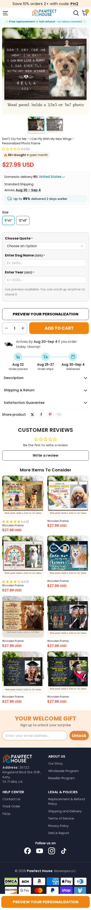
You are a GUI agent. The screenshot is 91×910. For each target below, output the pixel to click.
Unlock (79, 736)
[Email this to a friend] (59, 414)
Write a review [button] (45, 455)
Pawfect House (39, 871)
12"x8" (23, 220)
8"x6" (8, 220)
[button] (11, 149)
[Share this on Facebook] (41, 414)
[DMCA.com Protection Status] (11, 881)
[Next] (85, 71)
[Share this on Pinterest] (50, 414)
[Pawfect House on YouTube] (39, 850)
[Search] (76, 13)
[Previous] (5, 71)
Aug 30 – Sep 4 (28, 190)
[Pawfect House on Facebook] (27, 850)
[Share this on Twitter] (32, 414)
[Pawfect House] (44, 13)
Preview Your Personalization (45, 314)
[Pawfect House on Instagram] (51, 850)
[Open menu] (5, 13)
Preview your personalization (45, 901)
